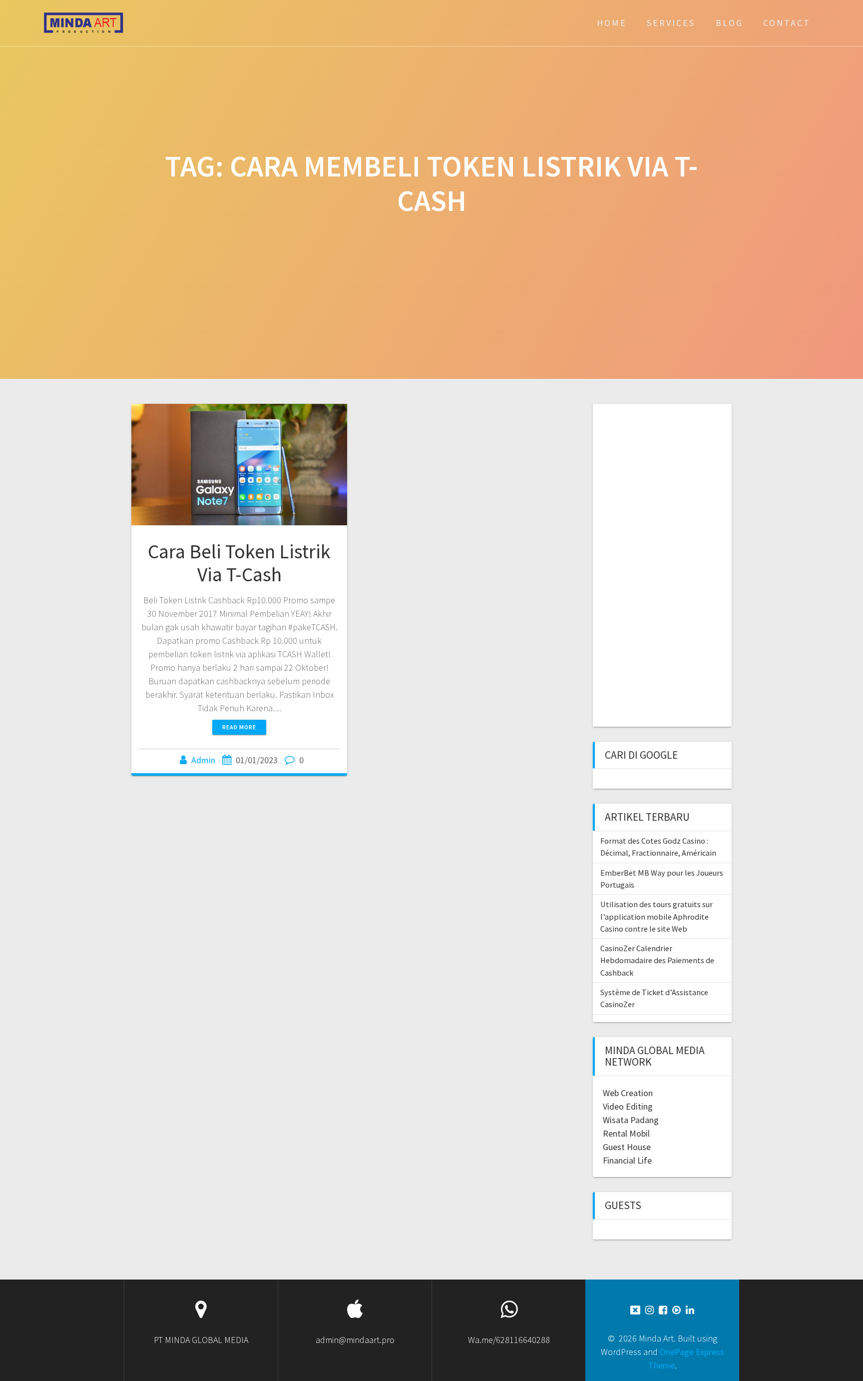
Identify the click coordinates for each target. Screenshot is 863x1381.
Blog (729, 22)
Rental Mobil (626, 1133)
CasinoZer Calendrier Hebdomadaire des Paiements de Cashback (657, 960)
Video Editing (628, 1106)
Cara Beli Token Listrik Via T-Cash (239, 563)
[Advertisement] (658, 564)
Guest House (627, 1147)
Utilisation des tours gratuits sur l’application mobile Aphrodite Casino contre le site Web (656, 916)
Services (671, 22)
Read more (239, 727)
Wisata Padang (631, 1120)
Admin (203, 760)
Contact (787, 22)
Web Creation (628, 1093)
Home (612, 22)
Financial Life (627, 1160)
